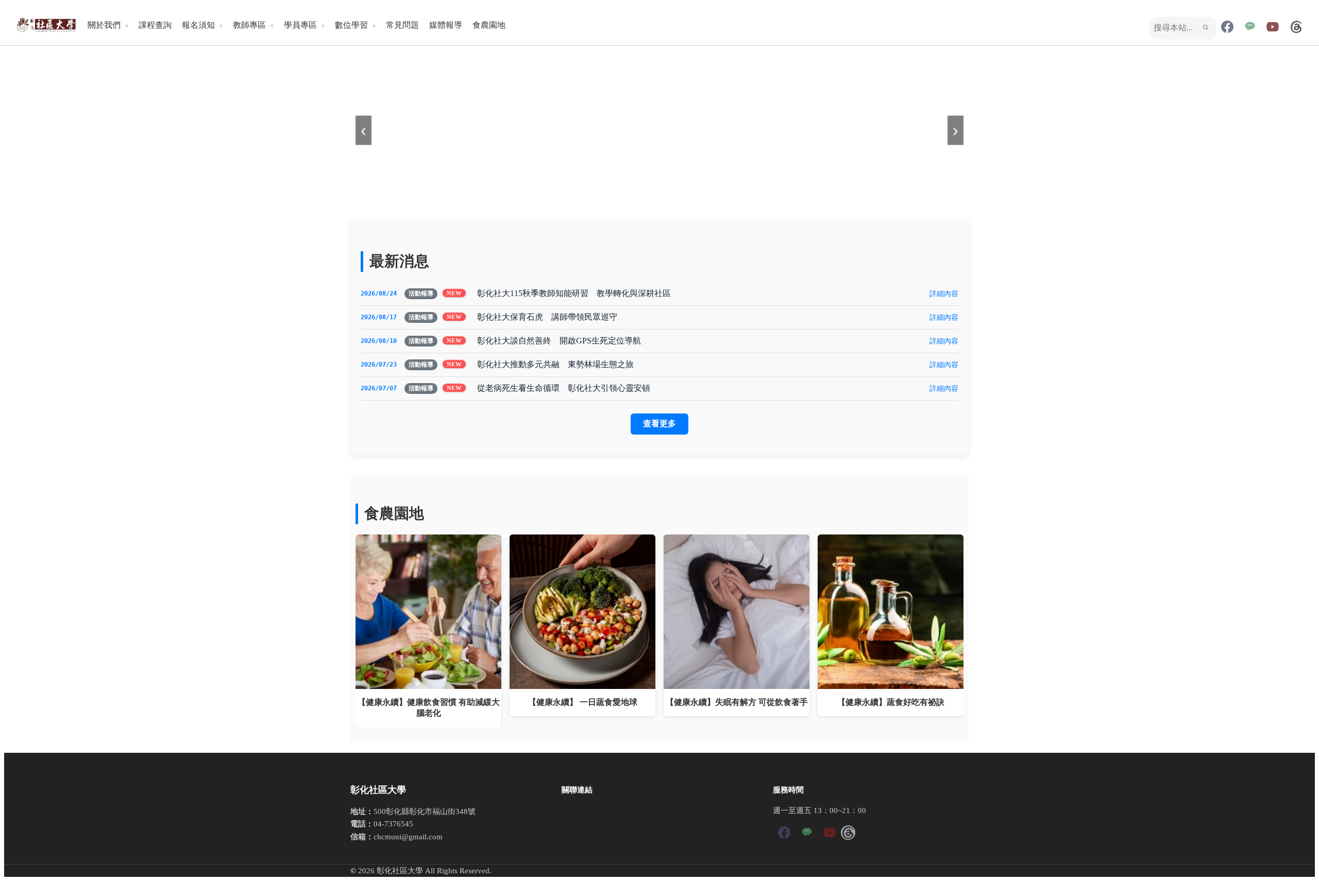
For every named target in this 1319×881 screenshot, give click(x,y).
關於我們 (104, 25)
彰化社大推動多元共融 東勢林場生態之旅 (555, 364)
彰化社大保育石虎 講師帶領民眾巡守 (547, 317)
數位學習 (351, 25)
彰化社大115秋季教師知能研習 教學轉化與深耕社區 (574, 293)
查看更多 (659, 423)
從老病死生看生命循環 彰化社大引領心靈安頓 (563, 388)
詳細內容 (943, 293)
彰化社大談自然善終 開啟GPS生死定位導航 (559, 340)
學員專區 (300, 25)
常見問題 (402, 25)
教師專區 (249, 25)
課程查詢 (155, 25)
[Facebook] (1227, 27)
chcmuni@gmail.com (408, 836)
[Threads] (1296, 27)
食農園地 (488, 25)
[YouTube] (1272, 27)
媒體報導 (445, 25)
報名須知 (198, 25)
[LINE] (1250, 27)
